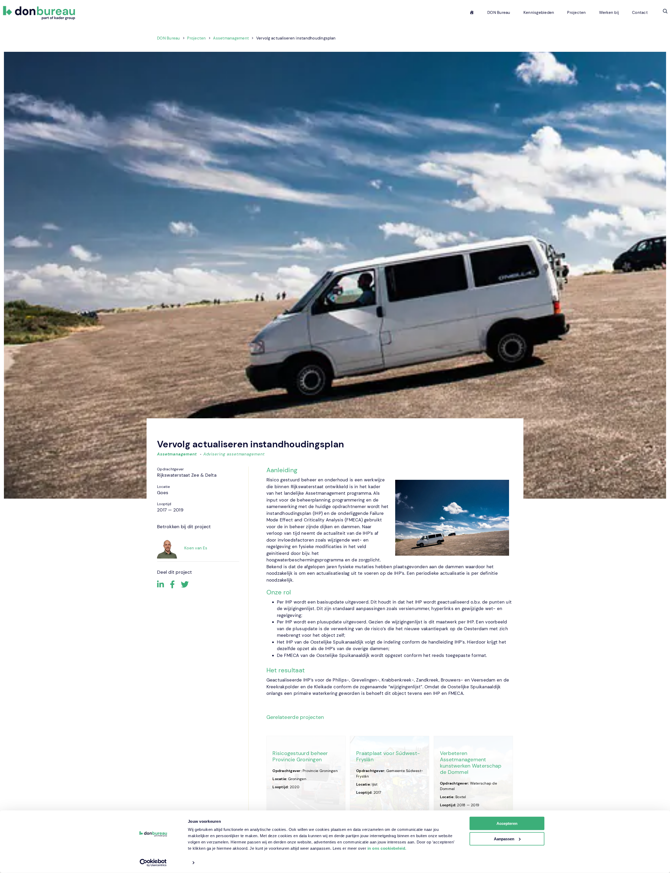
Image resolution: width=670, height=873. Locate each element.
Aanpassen (504, 839)
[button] (665, 11)
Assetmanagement (177, 454)
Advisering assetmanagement (234, 454)
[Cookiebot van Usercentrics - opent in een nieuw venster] (153, 863)
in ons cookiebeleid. (386, 848)
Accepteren (506, 823)
